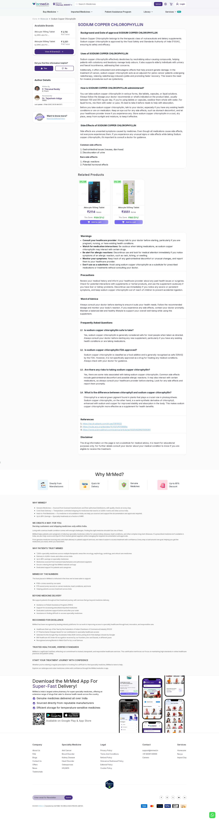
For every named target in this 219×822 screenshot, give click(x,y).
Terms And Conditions (109, 754)
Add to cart (96, 222)
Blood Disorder (68, 754)
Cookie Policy (106, 768)
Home (34, 19)
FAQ (34, 754)
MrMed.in (41, 806)
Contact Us (37, 761)
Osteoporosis (67, 765)
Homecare (181, 750)
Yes (45, 68)
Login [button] (182, 4)
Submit (68, 797)
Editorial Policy (106, 765)
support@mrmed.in (150, 750)
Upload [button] (158, 4)
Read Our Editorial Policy (56, 119)
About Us (36, 750)
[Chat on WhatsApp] (212, 815)
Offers (35, 765)
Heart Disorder (68, 761)
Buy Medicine (49, 12)
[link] (34, 19)
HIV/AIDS (65, 768)
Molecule (44, 19)
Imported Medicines (80, 12)
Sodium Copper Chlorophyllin (63, 19)
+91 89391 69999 (149, 754)
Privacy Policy (106, 750)
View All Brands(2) (52, 52)
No (66, 68)
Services (169, 12)
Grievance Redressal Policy (111, 761)
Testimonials (37, 772)
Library (147, 12)
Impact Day (182, 757)
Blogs (34, 757)
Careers (145, 757)
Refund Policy (106, 757)
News (34, 768)
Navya (180, 754)
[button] (165, 4)
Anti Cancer (66, 750)
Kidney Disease (68, 757)
